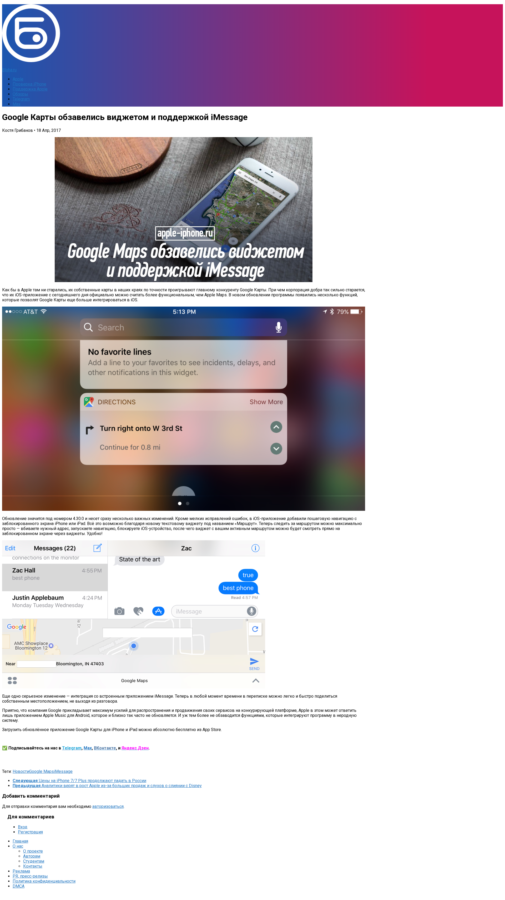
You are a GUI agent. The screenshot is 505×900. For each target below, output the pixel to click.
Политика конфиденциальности (44, 881)
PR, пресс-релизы (30, 876)
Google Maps (41, 771)
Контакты (32, 866)
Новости (21, 771)
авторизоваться (108, 806)
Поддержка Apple (30, 89)
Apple (18, 79)
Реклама (21, 871)
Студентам (33, 861)
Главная (20, 841)
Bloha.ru (9, 69)
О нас (18, 846)
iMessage (63, 771)
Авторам (31, 856)
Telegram (21, 99)
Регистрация (30, 831)
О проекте (33, 851)
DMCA (18, 886)
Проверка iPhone (29, 84)
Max (17, 104)
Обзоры (20, 94)
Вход (22, 826)
